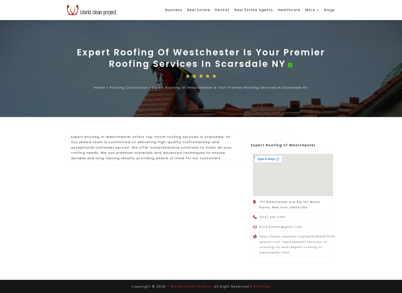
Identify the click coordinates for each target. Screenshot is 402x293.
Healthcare (289, 10)
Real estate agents (253, 10)
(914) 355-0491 (272, 217)
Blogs (329, 10)
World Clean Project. (192, 286)
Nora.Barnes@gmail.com (281, 227)
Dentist (222, 10)
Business (173, 10)
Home (99, 87)
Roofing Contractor (129, 87)
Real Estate (198, 10)
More (310, 10)
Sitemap (261, 286)
